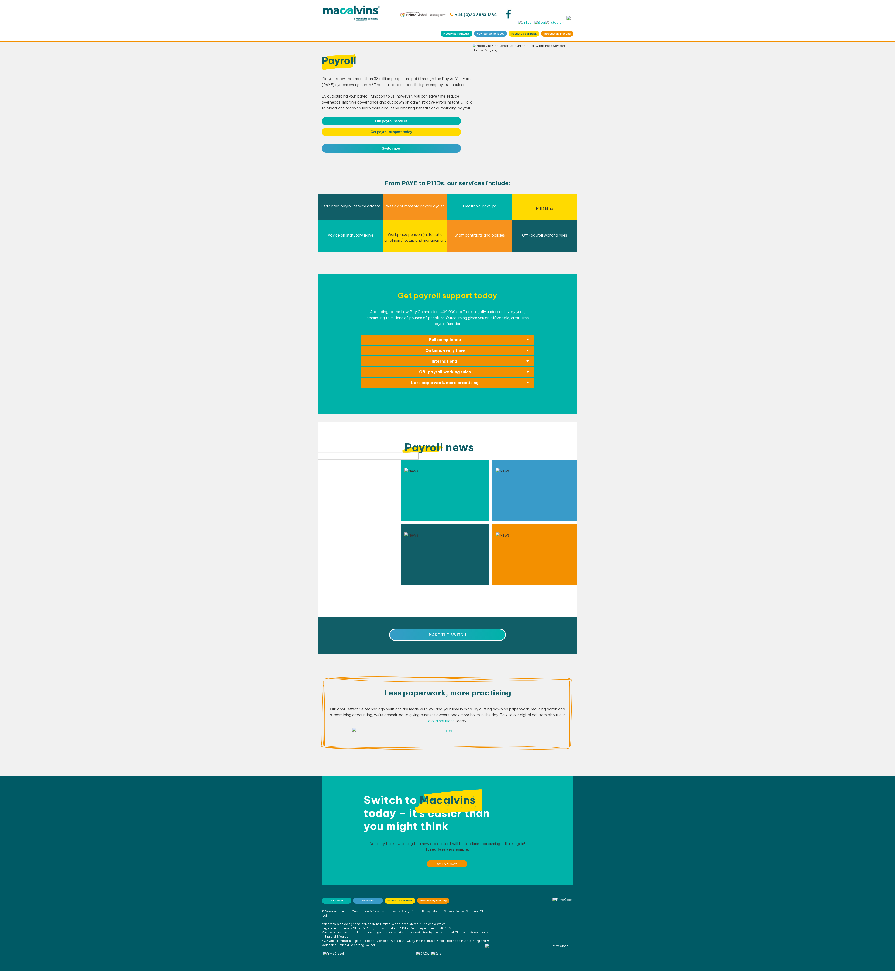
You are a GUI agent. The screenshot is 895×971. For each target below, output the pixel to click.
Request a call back (524, 33)
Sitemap (472, 911)
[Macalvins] (351, 21)
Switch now (391, 148)
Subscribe (368, 900)
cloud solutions (441, 721)
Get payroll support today (391, 132)
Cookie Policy (420, 911)
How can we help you (490, 33)
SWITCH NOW (447, 863)
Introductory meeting (557, 33)
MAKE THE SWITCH (447, 635)
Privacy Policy (399, 911)
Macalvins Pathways (456, 33)
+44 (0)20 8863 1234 (475, 14)
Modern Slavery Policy (448, 911)
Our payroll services (391, 121)
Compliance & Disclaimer (370, 911)
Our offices (337, 900)
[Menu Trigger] (569, 18)
